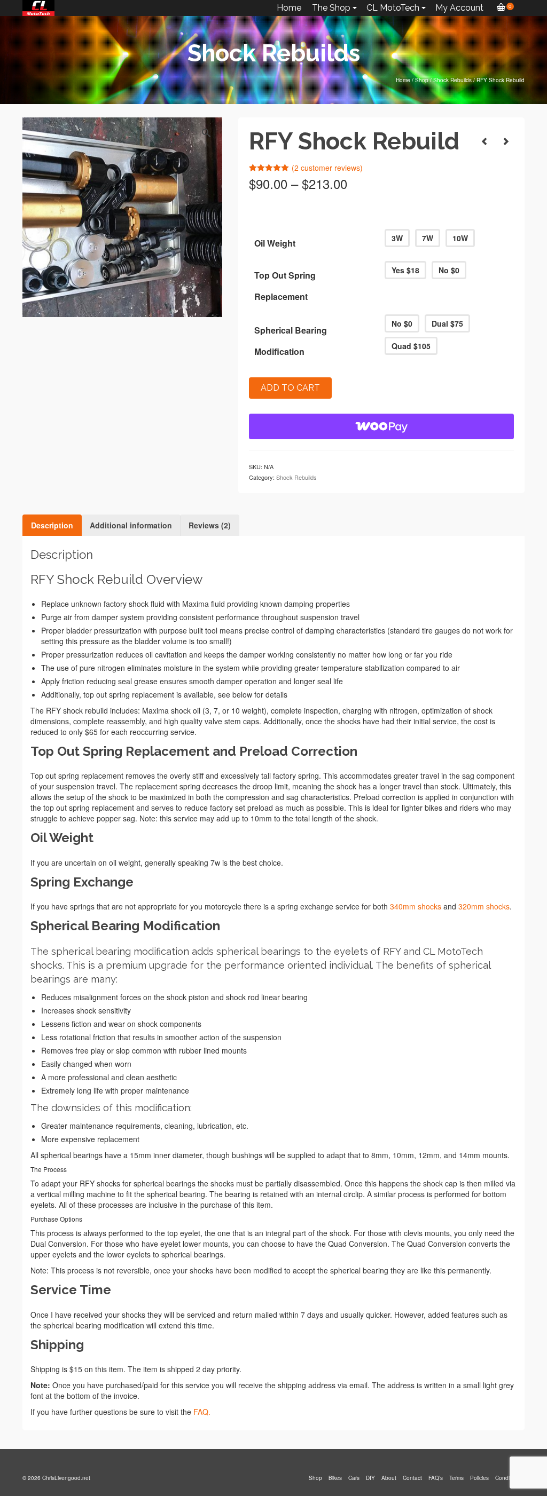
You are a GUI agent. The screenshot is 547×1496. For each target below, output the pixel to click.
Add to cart (290, 388)
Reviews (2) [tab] (210, 525)
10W (460, 238)
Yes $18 (405, 270)
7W (427, 238)
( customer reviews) (327, 167)
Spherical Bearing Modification (290, 341)
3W (397, 238)
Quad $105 (411, 346)
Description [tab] (52, 525)
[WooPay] (381, 426)
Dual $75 (447, 323)
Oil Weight (274, 243)
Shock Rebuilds (296, 477)
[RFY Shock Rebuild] (484, 141)
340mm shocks (415, 906)
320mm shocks (484, 906)
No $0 (449, 270)
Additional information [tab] (131, 525)
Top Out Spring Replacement (285, 286)
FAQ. (201, 1411)
